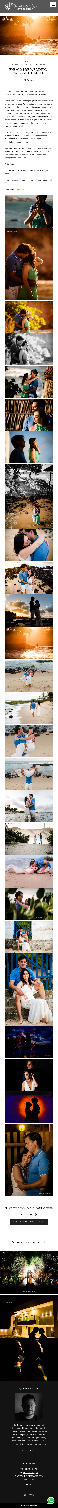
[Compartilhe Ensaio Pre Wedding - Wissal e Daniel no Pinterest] (36, 1214)
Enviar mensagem (30, 1473)
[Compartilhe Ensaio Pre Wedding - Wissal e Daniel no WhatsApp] (26, 1214)
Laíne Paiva (20, 190)
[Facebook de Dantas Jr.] (27, 1485)
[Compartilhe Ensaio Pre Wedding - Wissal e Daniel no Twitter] (31, 1214)
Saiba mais (29, 1451)
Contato (29, 1495)
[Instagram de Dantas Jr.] (31, 1485)
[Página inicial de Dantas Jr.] (21, 6)
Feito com (29, 1506)
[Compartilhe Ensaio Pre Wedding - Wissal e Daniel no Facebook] (21, 1214)
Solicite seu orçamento (29, 1222)
